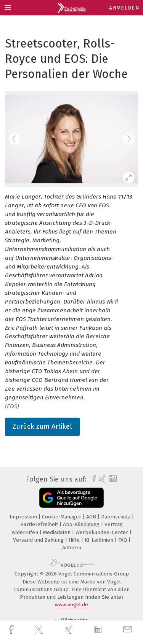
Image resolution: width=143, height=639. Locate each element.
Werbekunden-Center (103, 532)
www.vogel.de (71, 604)
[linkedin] (99, 630)
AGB (92, 516)
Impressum (24, 516)
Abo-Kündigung (82, 524)
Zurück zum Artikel (42, 426)
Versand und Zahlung (39, 540)
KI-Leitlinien (100, 540)
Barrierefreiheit (39, 524)
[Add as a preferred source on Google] (71, 498)
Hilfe (75, 540)
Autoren (71, 547)
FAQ (123, 540)
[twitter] (40, 630)
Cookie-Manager (62, 516)
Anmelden (124, 8)
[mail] (128, 630)
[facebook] (12, 630)
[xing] (69, 629)
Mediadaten (57, 532)
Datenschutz (116, 516)
